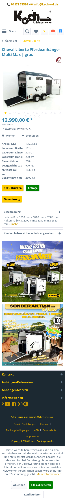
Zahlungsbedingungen (18, 430)
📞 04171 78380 (17, 4)
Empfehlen (32, 135)
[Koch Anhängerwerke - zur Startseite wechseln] (32, 18)
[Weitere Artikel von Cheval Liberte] (58, 60)
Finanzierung (12, 199)
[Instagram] (20, 405)
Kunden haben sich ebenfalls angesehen (28, 233)
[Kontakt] (44, 31)
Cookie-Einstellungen (25, 424)
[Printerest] (25, 405)
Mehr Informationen (49, 474)
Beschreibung (12, 212)
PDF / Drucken (13, 188)
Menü (13, 31)
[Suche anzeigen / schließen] (27, 31)
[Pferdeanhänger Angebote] (32, 272)
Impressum (32, 436)
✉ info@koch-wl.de (44, 4)
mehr (14, 224)
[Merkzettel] (35, 31)
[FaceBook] (60, 31)
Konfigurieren (32, 494)
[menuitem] (9, 31)
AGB (36, 430)
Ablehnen (19, 485)
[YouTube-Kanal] (8, 404)
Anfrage (33, 188)
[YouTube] (52, 31)
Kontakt (44, 424)
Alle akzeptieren (41, 485)
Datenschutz (49, 430)
